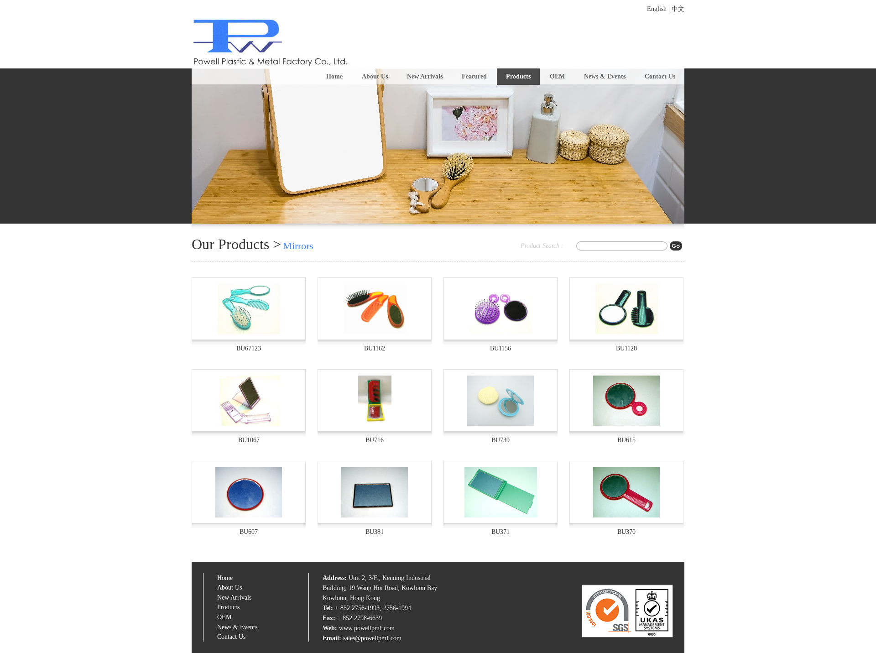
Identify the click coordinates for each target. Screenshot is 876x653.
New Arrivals (425, 76)
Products (518, 76)
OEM (557, 76)
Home (334, 76)
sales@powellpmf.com (372, 638)
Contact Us (660, 76)
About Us (375, 76)
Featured (474, 76)
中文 (678, 8)
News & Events (605, 76)
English (657, 8)
